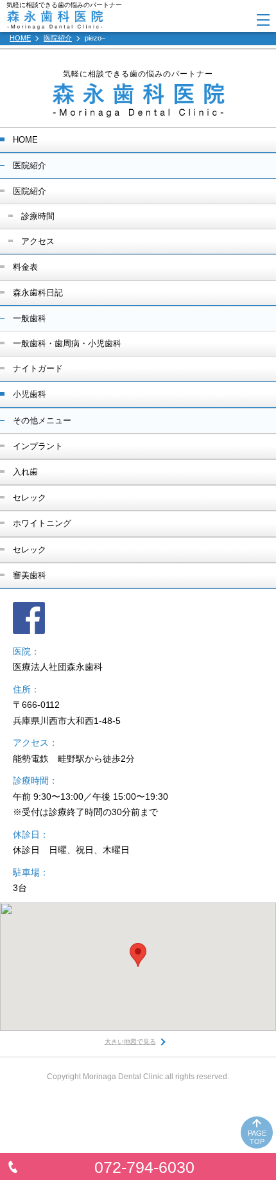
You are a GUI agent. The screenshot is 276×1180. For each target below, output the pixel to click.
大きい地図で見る (130, 1041)
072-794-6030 (144, 1167)
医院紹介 (29, 191)
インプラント (38, 446)
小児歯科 (29, 394)
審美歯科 (29, 575)
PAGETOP (257, 1137)
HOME (25, 140)
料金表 (25, 267)
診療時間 (38, 216)
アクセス (38, 241)
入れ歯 (25, 472)
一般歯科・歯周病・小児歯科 (67, 343)
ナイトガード (38, 368)
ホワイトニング (42, 523)
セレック (29, 497)
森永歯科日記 (38, 292)
